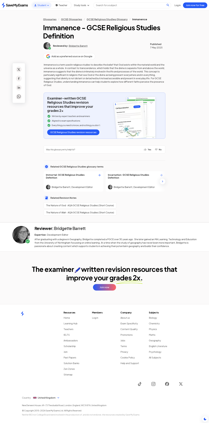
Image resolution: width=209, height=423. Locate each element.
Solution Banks (71, 363)
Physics (153, 329)
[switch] (205, 419)
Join (66, 351)
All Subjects (155, 357)
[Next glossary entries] (162, 181)
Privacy (124, 351)
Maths (152, 334)
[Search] (167, 5)
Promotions (126, 334)
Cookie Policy (127, 357)
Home (67, 317)
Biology (153, 317)
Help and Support (129, 363)
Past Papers (70, 357)
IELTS (67, 334)
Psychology (155, 351)
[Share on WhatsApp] (19, 97)
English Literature (158, 346)
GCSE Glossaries (71, 19)
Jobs (122, 340)
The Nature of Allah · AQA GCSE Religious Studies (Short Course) (80, 212)
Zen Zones (69, 368)
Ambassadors (71, 340)
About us (125, 317)
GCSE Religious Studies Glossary (107, 19)
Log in (95, 317)
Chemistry (154, 323)
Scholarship (70, 346)
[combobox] (132, 5)
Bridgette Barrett (78, 45)
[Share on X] (19, 69)
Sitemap (68, 374)
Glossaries (49, 19)
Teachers (68, 329)
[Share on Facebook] (19, 78)
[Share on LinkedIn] (19, 87)
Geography (155, 340)
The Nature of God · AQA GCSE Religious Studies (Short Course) (80, 205)
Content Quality (129, 329)
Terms (123, 346)
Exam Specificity (129, 323)
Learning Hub (70, 323)
